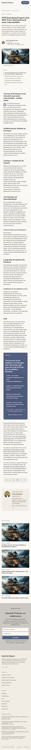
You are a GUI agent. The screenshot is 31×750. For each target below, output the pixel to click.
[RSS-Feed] (3, 667)
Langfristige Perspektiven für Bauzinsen (14, 82)
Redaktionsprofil (16, 496)
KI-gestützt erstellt (19, 44)
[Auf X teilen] (10, 480)
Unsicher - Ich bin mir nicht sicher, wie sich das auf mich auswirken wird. (15, 404)
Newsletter (25, 2)
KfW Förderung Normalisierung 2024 (13, 449)
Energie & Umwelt (6, 675)
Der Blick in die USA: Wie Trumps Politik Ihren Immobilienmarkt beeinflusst (14, 545)
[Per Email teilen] (21, 480)
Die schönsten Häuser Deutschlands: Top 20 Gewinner (15, 598)
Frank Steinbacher (13, 40)
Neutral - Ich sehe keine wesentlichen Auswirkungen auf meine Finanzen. (14, 396)
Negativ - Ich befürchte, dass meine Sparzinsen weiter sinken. (15, 387)
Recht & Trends (15, 10)
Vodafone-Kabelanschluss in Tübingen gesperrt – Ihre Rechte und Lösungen (15, 572)
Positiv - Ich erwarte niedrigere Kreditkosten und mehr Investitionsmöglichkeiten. (14, 378)
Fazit (6, 84)
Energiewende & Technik (8, 677)
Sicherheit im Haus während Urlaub (13, 466)
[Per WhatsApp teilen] (6, 480)
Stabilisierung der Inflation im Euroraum (14, 76)
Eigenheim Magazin (7, 2)
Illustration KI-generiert (8, 65)
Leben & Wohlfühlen (7, 682)
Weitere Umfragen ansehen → (15, 414)
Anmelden (15, 637)
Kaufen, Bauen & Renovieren (9, 680)
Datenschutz (5, 709)
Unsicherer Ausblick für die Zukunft (13, 78)
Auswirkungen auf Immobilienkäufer (13, 80)
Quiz (3, 698)
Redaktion (4, 693)
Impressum (4, 706)
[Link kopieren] (25, 480)
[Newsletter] (6, 667)
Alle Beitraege (5, 696)
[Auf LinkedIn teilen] (17, 480)
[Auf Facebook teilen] (13, 480)
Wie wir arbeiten (6, 701)
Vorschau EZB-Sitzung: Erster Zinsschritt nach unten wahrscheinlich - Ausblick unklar (15, 73)
